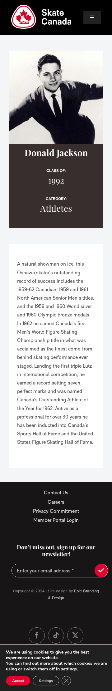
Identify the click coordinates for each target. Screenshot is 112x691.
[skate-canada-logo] (41, 7)
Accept (18, 680)
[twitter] (75, 635)
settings (69, 669)
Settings (46, 680)
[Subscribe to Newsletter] (101, 570)
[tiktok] (56, 635)
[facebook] (37, 635)
